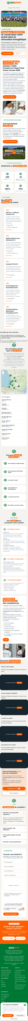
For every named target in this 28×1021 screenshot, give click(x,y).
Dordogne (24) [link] (18, 974)
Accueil (10, 7)
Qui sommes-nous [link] (5, 994)
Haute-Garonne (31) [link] (19, 988)
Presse (2, 999)
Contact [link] (3, 1001)
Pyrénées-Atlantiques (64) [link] (20, 985)
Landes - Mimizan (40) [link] (19, 979)
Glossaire (3, 984)
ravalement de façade (18, 77)
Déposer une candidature (9, 96)
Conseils (3, 982)
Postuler (6, 639)
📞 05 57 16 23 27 (20, 938)
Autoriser (19, 682)
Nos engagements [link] (5, 996)
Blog (2, 980)
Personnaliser (14, 1018)
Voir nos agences (14, 793)
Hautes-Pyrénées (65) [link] (19, 986)
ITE (10, 77)
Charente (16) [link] (18, 972)
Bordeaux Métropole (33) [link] (20, 977)
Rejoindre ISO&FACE (7, 53)
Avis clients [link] (3, 986)
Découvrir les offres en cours (10, 141)
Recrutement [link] (4, 997)
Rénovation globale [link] (5, 974)
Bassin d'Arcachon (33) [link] (20, 975)
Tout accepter (8, 1015)
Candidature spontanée (9, 938)
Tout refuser (20, 1015)
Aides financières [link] (5, 975)
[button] (10, 375)
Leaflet (17, 393)
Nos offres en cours (18, 53)
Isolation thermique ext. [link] (6, 970)
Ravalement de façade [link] (6, 972)
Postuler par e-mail (13, 788)
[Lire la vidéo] (14, 152)
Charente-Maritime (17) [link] (19, 970)
